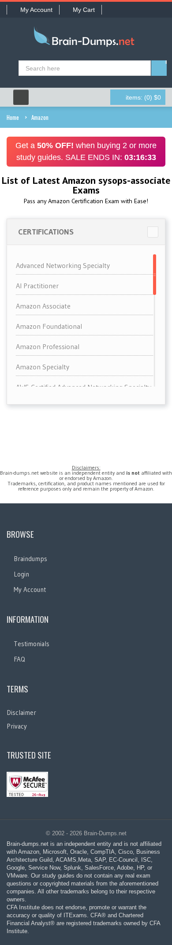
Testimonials (31, 644)
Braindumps (30, 558)
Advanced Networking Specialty (63, 265)
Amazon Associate (43, 305)
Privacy (17, 726)
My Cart (84, 9)
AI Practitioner (37, 285)
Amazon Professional (47, 346)
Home (13, 117)
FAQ (19, 659)
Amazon (40, 117)
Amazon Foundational (49, 326)
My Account (36, 9)
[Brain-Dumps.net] (86, 38)
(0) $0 (143, 97)
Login (21, 574)
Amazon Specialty (42, 366)
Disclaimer (21, 712)
